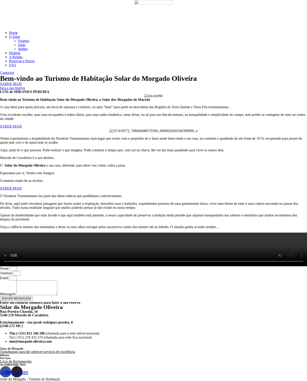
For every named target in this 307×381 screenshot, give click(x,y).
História (14, 53)
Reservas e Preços (22, 61)
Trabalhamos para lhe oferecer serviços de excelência (37, 352)
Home (13, 33)
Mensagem (8, 294)
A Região (15, 57)
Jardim (22, 49)
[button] (7, 73)
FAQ (12, 65)
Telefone (6, 273)
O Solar (14, 37)
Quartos (23, 41)
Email (4, 278)
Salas (21, 45)
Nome (5, 268)
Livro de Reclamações (16, 361)
